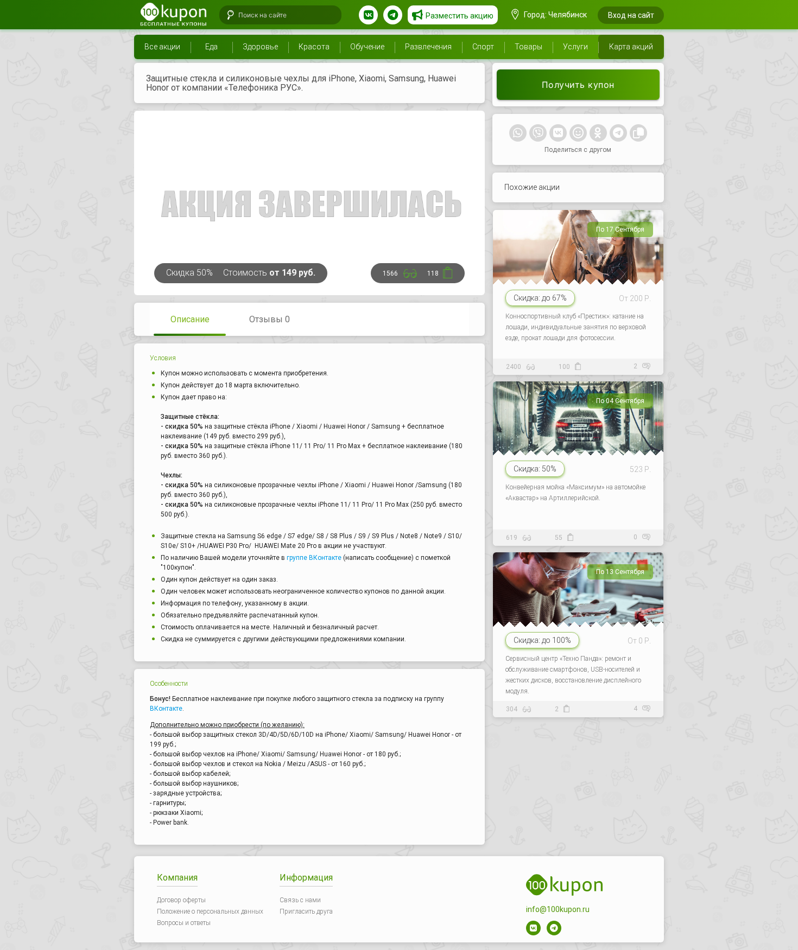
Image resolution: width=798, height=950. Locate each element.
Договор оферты (181, 900)
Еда (211, 46)
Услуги (575, 46)
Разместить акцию (459, 15)
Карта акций (631, 46)
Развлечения (428, 46)
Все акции (162, 46)
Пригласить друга (306, 911)
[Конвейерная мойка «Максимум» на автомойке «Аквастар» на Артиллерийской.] (579, 461)
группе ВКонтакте (314, 558)
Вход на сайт (631, 15)
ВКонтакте (166, 708)
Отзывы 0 (269, 319)
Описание (190, 319)
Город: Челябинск (554, 14)
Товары (528, 46)
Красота (314, 46)
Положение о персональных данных (210, 911)
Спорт (483, 46)
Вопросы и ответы (184, 923)
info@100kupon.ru (558, 909)
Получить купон (578, 84)
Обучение (367, 46)
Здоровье (260, 46)
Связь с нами (300, 900)
